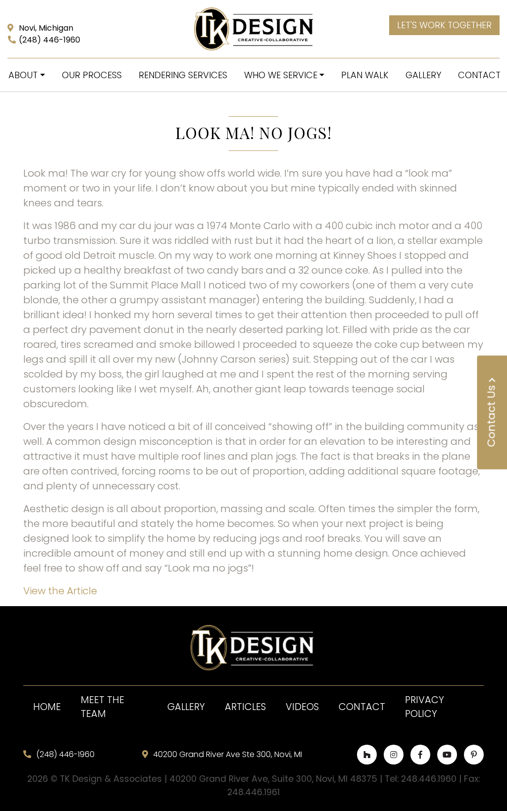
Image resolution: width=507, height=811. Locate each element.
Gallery (423, 75)
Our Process (92, 75)
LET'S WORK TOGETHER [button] (444, 25)
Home (47, 707)
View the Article (60, 591)
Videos (302, 707)
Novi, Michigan (46, 28)
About (23, 75)
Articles (245, 707)
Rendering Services (183, 75)
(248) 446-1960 (49, 40)
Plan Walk (365, 75)
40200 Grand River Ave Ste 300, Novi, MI (227, 754)
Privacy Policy (424, 707)
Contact (362, 707)
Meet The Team (102, 707)
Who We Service (280, 75)
